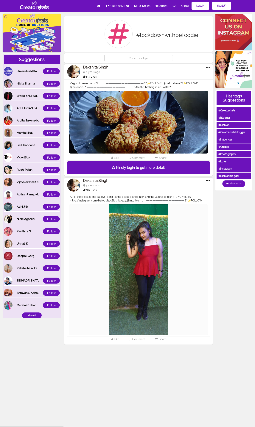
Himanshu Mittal (27, 71)
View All (32, 315)
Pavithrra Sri (24, 231)
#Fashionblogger (228, 175)
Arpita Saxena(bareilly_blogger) (38, 120)
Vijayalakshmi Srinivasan (33, 182)
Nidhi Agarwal (26, 219)
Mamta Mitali (25, 132)
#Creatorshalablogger (231, 132)
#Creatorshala (226, 110)
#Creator (223, 146)
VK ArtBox (23, 157)
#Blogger (224, 117)
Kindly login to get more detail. (140, 168)
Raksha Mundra (27, 268)
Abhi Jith (22, 206)
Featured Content (117, 6)
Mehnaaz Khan (26, 305)
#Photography (227, 154)
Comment (138, 157)
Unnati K (22, 243)
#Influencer (225, 139)
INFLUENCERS (142, 6)
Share (162, 157)
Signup (221, 5)
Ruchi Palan (24, 169)
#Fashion (223, 124)
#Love (222, 161)
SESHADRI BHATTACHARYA (34, 280)
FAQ (174, 6)
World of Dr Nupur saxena (34, 96)
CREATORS (161, 6)
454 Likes (91, 76)
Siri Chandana (26, 145)
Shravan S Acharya (29, 293)
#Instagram (225, 168)
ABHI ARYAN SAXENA (30, 108)
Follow (51, 71)
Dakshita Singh (95, 67)
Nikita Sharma (26, 83)
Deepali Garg (25, 256)
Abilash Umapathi (28, 194)
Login (200, 5)
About (185, 6)
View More (235, 183)
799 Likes (91, 190)
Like (116, 157)
